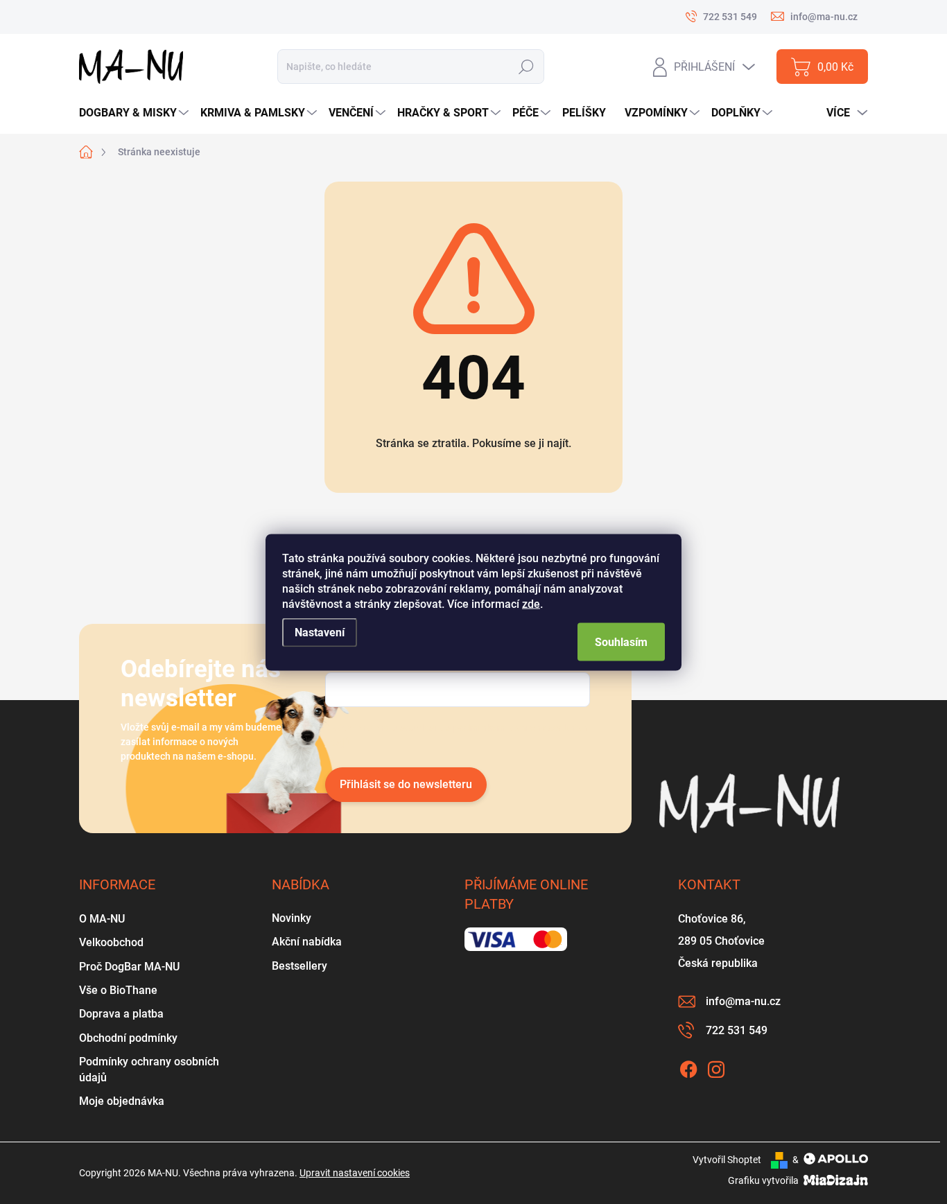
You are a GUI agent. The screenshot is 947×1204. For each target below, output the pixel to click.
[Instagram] (716, 1066)
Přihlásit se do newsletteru (406, 784)
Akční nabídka (307, 941)
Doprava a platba (121, 1013)
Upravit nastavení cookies (354, 1172)
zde (531, 603)
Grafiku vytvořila (764, 1180)
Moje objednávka (121, 1101)
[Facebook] (688, 1066)
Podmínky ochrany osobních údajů (149, 1069)
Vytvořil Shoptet (727, 1159)
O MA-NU (102, 918)
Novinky (291, 918)
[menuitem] (135, 113)
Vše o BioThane (118, 990)
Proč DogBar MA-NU (129, 966)
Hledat (526, 66)
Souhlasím (621, 641)
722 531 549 (736, 1030)
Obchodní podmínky (128, 1038)
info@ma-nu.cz (743, 1001)
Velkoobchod (111, 942)
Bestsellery (299, 965)
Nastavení (320, 631)
